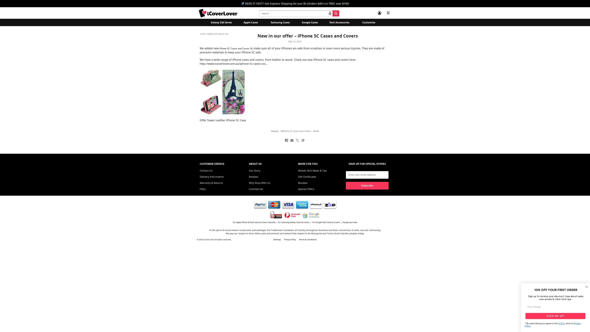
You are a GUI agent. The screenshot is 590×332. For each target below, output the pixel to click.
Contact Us (206, 170)
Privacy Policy (290, 239)
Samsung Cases (280, 22)
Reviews (253, 176)
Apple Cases (251, 22)
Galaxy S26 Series (221, 22)
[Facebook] (286, 140)
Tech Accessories (339, 22)
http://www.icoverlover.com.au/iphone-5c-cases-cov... (234, 63)
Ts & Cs (561, 323)
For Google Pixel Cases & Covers (326, 222)
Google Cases (310, 22)
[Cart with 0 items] (388, 13)
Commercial (256, 189)
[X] (297, 140)
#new (316, 131)
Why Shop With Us (259, 183)
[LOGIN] (379, 13)
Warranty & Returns (211, 183)
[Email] (291, 140)
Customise (368, 22)
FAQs (203, 189)
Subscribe (367, 185)
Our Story (254, 170)
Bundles (302, 183)
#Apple (275, 131)
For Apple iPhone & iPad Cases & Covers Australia (254, 222)
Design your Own (350, 222)
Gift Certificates (307, 176)
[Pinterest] (303, 140)
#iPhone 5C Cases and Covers (296, 131)
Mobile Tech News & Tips (312, 170)
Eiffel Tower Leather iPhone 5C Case (223, 120)
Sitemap (277, 239)
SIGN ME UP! (555, 315)
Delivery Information (212, 176)
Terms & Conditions (308, 239)
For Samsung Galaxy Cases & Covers (294, 222)
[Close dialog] (586, 287)
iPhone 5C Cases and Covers (235, 48)
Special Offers (306, 189)
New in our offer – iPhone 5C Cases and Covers (308, 36)
